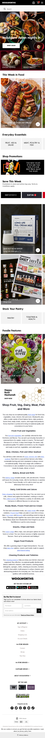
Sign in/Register (22, 627)
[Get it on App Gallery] (33, 587)
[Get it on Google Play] (22, 587)
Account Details (22, 638)
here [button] (29, 731)
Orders (23, 631)
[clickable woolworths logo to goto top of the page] (22, 579)
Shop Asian (11, 45)
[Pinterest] (20, 708)
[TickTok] (33, 708)
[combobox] (24, 9)
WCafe (23, 652)
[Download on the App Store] (11, 587)
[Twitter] (16, 708)
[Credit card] (22, 687)
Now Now (22, 656)
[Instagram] (24, 708)
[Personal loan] (31, 687)
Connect (22, 648)
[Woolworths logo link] (9, 2)
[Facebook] (12, 708)
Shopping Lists (22, 635)
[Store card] (14, 687)
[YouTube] (28, 708)
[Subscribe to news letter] (39, 610)
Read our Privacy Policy (27, 615)
